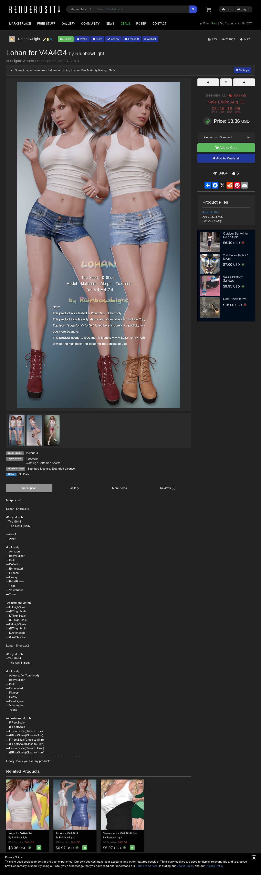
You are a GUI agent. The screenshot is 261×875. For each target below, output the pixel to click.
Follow (67, 39)
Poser (141, 23)
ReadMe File (210, 212)
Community (90, 23)
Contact (160, 23)
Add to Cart (228, 148)
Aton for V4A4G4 (67, 833)
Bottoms (44, 462)
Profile (83, 39)
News (110, 23)
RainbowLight (89, 53)
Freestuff (133, 39)
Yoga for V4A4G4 (20, 833)
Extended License (63, 468)
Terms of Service (147, 865)
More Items (119, 488)
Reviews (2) (167, 488)
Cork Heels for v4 (235, 299)
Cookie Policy (185, 865)
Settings (243, 70)
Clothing (31, 462)
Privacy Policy (214, 865)
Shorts (56, 462)
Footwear (32, 458)
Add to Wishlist (227, 158)
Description (29, 488)
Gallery (68, 23)
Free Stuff (46, 23)
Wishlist (151, 39)
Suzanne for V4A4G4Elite (120, 833)
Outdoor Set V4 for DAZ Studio (235, 235)
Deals (125, 23)
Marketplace (20, 23)
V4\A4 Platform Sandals (233, 278)
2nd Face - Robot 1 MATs (236, 257)
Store (98, 39)
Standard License (39, 468)
